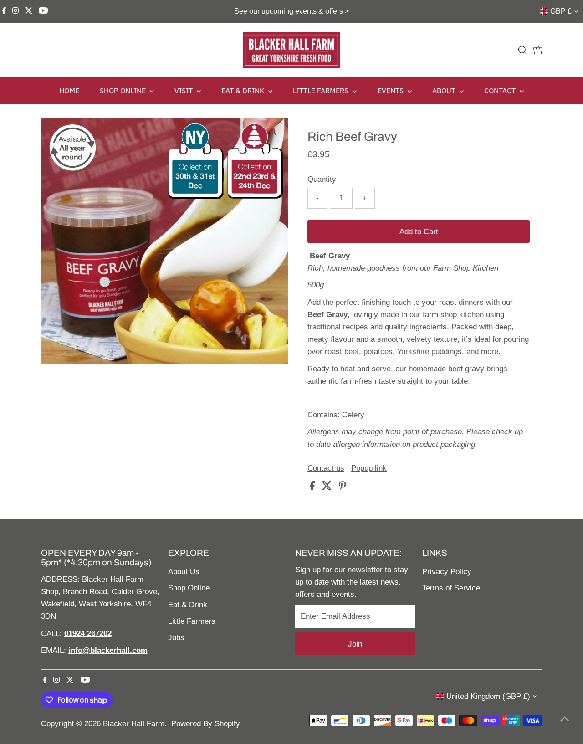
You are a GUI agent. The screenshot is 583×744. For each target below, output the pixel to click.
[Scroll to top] (565, 719)
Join (355, 644)
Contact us (325, 468)
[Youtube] (43, 11)
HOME (69, 90)
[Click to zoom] (273, 132)
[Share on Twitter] (328, 487)
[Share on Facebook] (313, 487)
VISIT (184, 90)
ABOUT (444, 90)
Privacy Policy (446, 571)
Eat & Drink (187, 604)
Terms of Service (451, 588)
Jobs (176, 637)
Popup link (369, 468)
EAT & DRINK (243, 90)
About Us (183, 571)
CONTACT (500, 90)
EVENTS (391, 90)
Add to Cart (418, 231)
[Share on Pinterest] (342, 487)
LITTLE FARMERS (321, 90)
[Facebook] (4, 11)
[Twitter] (29, 11)
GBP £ (561, 11)
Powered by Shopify (205, 723)
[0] (537, 50)
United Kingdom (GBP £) (488, 696)
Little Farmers (191, 621)
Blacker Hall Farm (133, 723)
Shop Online (189, 588)
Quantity (321, 179)
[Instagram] (15, 11)
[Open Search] (522, 50)
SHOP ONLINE (124, 90)
